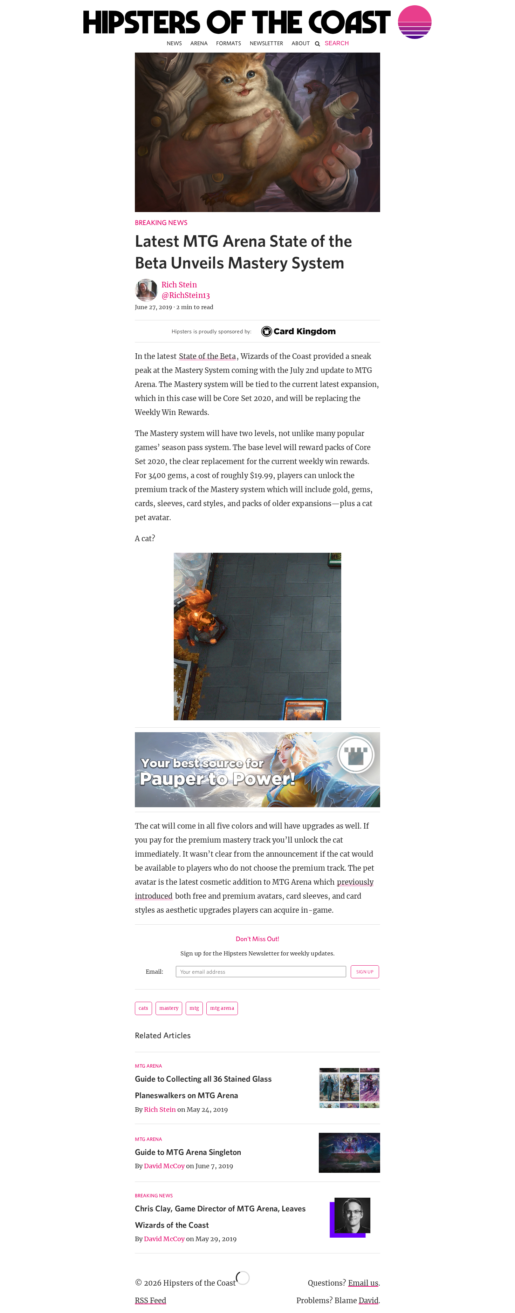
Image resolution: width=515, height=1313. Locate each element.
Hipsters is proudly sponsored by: (212, 331)
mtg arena (222, 1008)
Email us (363, 1283)
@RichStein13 (186, 295)
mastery (168, 1008)
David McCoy (164, 1166)
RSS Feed (150, 1300)
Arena (199, 43)
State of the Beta (207, 356)
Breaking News (161, 222)
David (368, 1300)
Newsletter (266, 43)
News (174, 43)
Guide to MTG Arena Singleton (188, 1152)
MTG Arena (148, 1066)
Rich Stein (179, 284)
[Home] (257, 22)
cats (143, 1008)
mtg (194, 1008)
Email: (155, 971)
